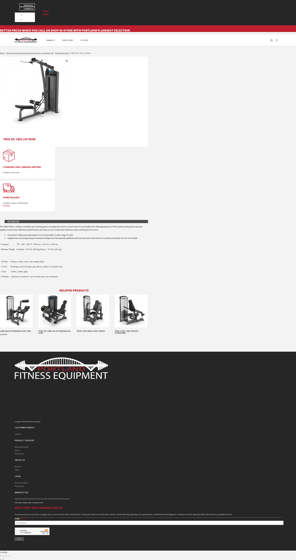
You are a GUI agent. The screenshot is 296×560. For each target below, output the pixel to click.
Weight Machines (62, 53)
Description (13, 221)
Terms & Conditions (21, 483)
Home (2, 53)
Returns (17, 450)
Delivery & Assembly (22, 447)
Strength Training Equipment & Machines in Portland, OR (30, 53)
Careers (17, 470)
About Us (18, 467)
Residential (28, 5)
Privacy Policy (19, 486)
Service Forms (19, 454)
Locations (18, 434)
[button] (67, 61)
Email (20, 519)
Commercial (29, 9)
